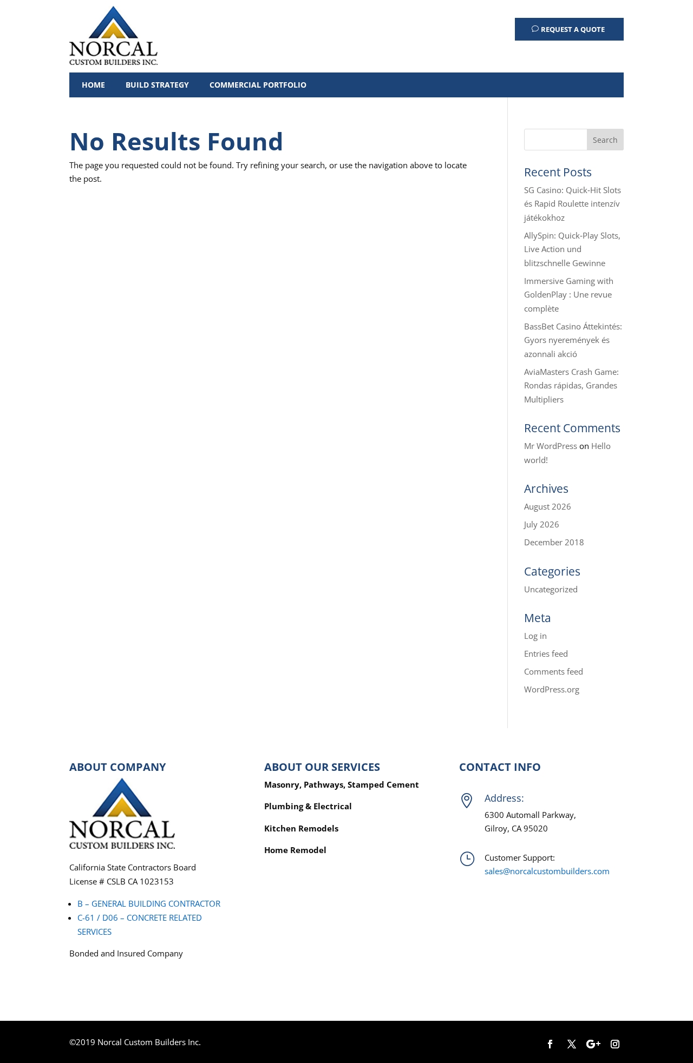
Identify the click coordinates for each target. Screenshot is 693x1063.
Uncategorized (551, 589)
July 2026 (541, 524)
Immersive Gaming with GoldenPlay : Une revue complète (568, 294)
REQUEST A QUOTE (573, 29)
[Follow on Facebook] (550, 1044)
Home (93, 85)
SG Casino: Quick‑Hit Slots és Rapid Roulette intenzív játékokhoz (572, 203)
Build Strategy (157, 85)
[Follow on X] (571, 1044)
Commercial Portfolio (258, 85)
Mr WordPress (550, 445)
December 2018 (554, 542)
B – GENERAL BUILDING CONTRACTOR (148, 903)
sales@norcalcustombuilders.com (547, 871)
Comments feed (553, 671)
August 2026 (547, 506)
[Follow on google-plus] (593, 1044)
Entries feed (546, 653)
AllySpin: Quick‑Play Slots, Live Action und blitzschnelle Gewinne (572, 249)
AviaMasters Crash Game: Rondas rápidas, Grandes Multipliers (571, 385)
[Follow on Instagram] (615, 1044)
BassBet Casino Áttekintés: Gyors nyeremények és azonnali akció (573, 340)
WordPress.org (551, 689)
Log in (535, 635)
